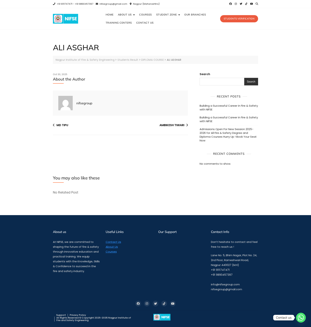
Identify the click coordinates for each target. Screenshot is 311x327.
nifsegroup (84, 103)
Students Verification (239, 18)
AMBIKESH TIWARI (171, 125)
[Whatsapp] (301, 317)
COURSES (145, 14)
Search (205, 74)
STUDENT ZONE (166, 14)
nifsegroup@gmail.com (113, 4)
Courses (111, 251)
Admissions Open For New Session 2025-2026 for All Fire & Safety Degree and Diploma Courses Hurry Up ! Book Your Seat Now (228, 134)
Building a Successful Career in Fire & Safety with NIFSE (229, 107)
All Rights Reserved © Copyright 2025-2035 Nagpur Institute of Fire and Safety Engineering (93, 319)
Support (61, 315)
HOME (110, 14)
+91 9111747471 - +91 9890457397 (74, 4)
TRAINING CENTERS (119, 22)
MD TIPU (62, 125)
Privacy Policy (78, 315)
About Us (112, 247)
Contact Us (113, 242)
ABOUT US (125, 14)
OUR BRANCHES (195, 14)
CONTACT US (145, 22)
